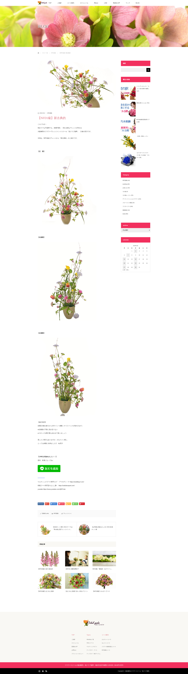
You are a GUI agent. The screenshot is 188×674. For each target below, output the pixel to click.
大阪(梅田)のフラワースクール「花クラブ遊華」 (137, 671)
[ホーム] (38, 50)
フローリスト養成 (127, 202)
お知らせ (125, 188)
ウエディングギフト (92, 646)
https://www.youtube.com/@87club (54, 489)
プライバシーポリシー (77, 653)
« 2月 (123, 270)
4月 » (127, 270)
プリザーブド (126, 206)
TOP (50, 3)
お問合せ (74, 650)
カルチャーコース (106, 639)
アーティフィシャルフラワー (130, 199)
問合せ (96, 3)
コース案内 (70, 3)
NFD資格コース (106, 650)
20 (124, 263)
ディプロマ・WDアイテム (93, 653)
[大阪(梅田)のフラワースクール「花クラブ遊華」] (94, 625)
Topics (89, 635)
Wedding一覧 (90, 639)
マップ (128, 3)
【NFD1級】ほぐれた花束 (46, 591)
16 (135, 259)
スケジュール (84, 3)
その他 (124, 191)
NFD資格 (49, 113)
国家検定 (125, 210)
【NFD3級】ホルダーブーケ (101, 591)
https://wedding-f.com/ (77, 482)
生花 (124, 214)
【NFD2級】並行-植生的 (45, 569)
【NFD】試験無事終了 (72, 569)
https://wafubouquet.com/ (67, 485)
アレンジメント (67, 513)
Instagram (39, 670)
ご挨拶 (59, 3)
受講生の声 (116, 3)
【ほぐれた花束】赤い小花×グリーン (76, 591)
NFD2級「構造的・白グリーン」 (103, 569)
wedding (125, 184)
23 (135, 263)
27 (124, 267)
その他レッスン (127, 195)
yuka (47, 513)
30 (135, 267)
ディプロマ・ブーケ (92, 650)
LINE (105, 3)
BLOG (138, 3)
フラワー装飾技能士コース (109, 646)
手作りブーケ (90, 643)
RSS (46, 670)
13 (124, 259)
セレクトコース (106, 643)
